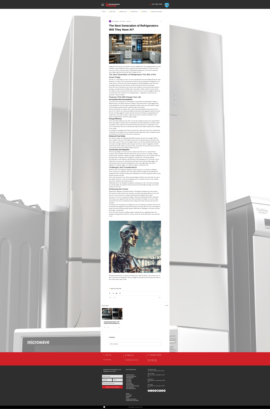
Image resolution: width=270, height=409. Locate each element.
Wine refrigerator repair (131, 388)
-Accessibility (128, 396)
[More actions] (160, 21)
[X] (151, 391)
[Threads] (162, 391)
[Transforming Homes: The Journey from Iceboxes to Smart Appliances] (112, 313)
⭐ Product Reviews (134, 11)
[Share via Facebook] (109, 293)
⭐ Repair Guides (111, 11)
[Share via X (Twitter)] (113, 293)
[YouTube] (158, 391)
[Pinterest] (160, 391)
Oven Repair (128, 380)
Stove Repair (128, 381)
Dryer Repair (128, 378)
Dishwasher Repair (130, 377)
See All (166, 305)
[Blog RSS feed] (104, 407)
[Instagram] (155, 391)
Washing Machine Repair (131, 376)
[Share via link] (120, 293)
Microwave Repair (130, 384)
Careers (127, 397)
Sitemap (127, 393)
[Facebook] (149, 391)
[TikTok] (153, 391)
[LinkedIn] (164, 391)
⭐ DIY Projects (144, 11)
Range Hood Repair (130, 387)
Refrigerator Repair (130, 374)
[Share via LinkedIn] (116, 293)
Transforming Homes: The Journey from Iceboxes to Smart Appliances (111, 322)
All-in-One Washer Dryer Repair (132, 385)
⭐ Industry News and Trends (156, 11)
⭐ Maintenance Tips (122, 11)
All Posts (104, 11)
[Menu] (103, 5)
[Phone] (150, 4)
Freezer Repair (129, 383)
